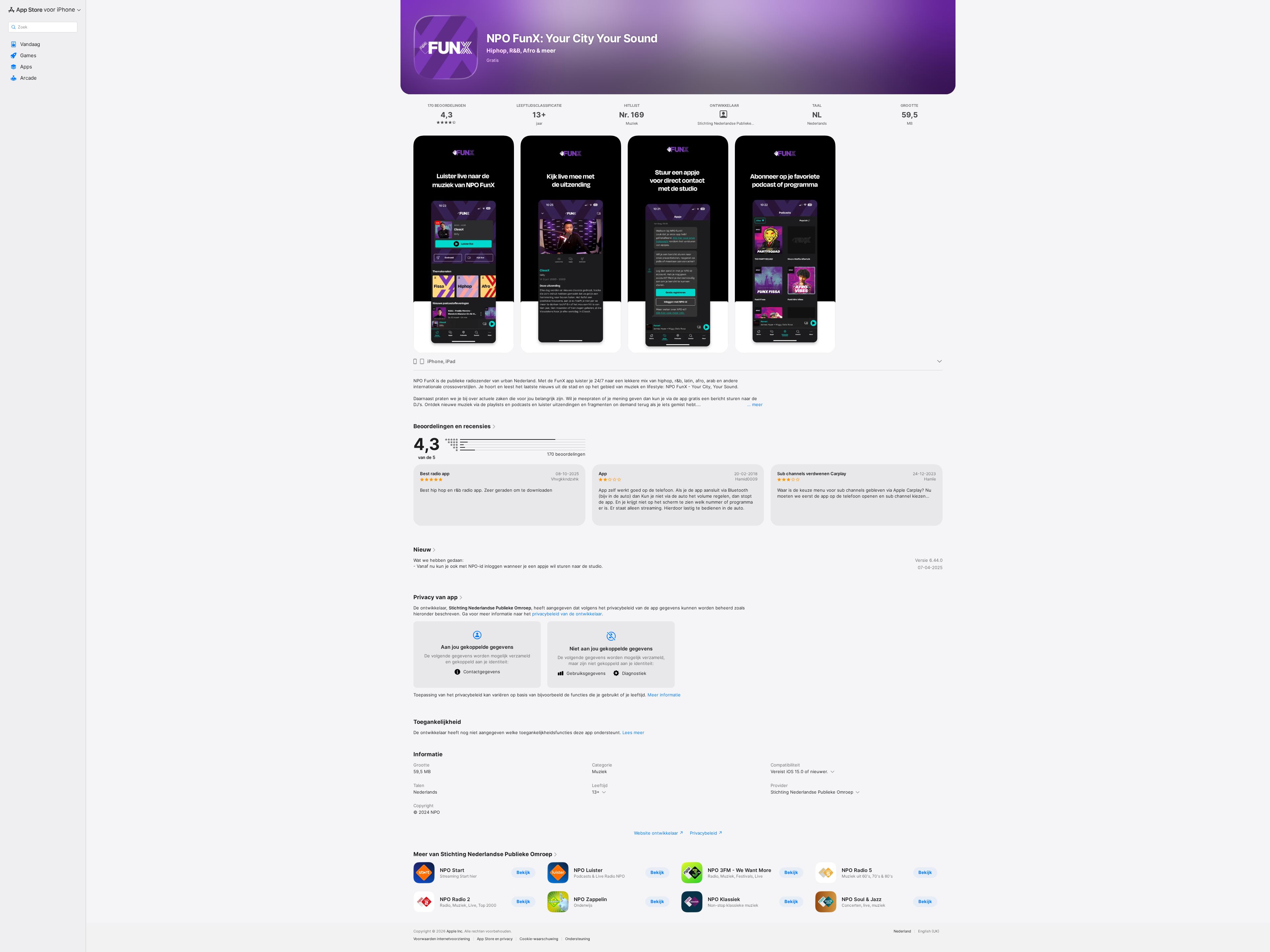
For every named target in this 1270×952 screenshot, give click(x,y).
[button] (43, 44)
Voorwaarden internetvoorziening (441, 939)
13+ (596, 792)
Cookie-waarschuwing (539, 939)
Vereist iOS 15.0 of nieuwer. (799, 771)
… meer (755, 404)
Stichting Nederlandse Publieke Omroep (812, 792)
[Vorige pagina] (406, 495)
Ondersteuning (577, 939)
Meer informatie (664, 694)
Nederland (902, 931)
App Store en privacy (495, 939)
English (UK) (928, 931)
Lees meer (633, 732)
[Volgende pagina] (949, 495)
